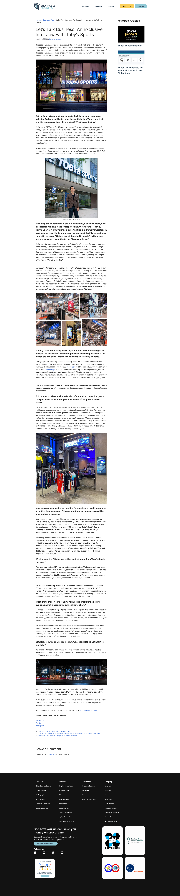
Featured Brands (54, 731)
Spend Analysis (64, 799)
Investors (108, 790)
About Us (111, 6)
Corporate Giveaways (43, 803)
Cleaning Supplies (42, 808)
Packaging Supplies (42, 795)
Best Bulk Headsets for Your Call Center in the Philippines (130, 70)
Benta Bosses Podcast (130, 45)
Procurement (63, 803)
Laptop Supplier (41, 790)
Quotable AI (85, 790)
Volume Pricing (64, 795)
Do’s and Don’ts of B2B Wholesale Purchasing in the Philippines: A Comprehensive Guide (69, 733)
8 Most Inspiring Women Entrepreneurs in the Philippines (58, 736)
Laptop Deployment (65, 812)
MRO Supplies (40, 799)
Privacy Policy (109, 817)
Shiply (84, 795)
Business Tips (48, 20)
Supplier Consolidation (66, 786)
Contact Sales (127, 6)
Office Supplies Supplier (44, 786)
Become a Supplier (111, 808)
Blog (106, 795)
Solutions (85, 6)
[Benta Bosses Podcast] (131, 41)
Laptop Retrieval (64, 817)
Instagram (40, 726)
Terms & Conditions (111, 821)
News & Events (66, 731)
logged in (50, 754)
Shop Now (140, 6)
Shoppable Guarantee (112, 812)
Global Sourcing (64, 808)
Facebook (40, 720)
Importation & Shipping (66, 821)
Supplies (98, 6)
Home (38, 20)
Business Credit (64, 790)
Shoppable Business (88, 710)
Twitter (38, 723)
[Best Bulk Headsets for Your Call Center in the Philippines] (131, 63)
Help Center (108, 799)
